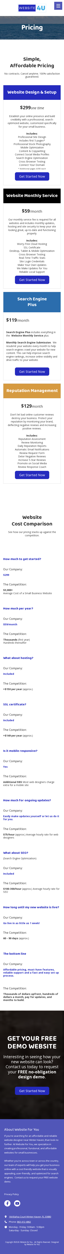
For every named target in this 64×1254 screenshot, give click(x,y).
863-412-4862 (24, 1221)
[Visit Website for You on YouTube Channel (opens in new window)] (17, 1203)
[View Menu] (58, 6)
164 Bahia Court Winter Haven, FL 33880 (30, 1216)
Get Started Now (32, 176)
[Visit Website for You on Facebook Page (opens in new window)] (7, 1203)
